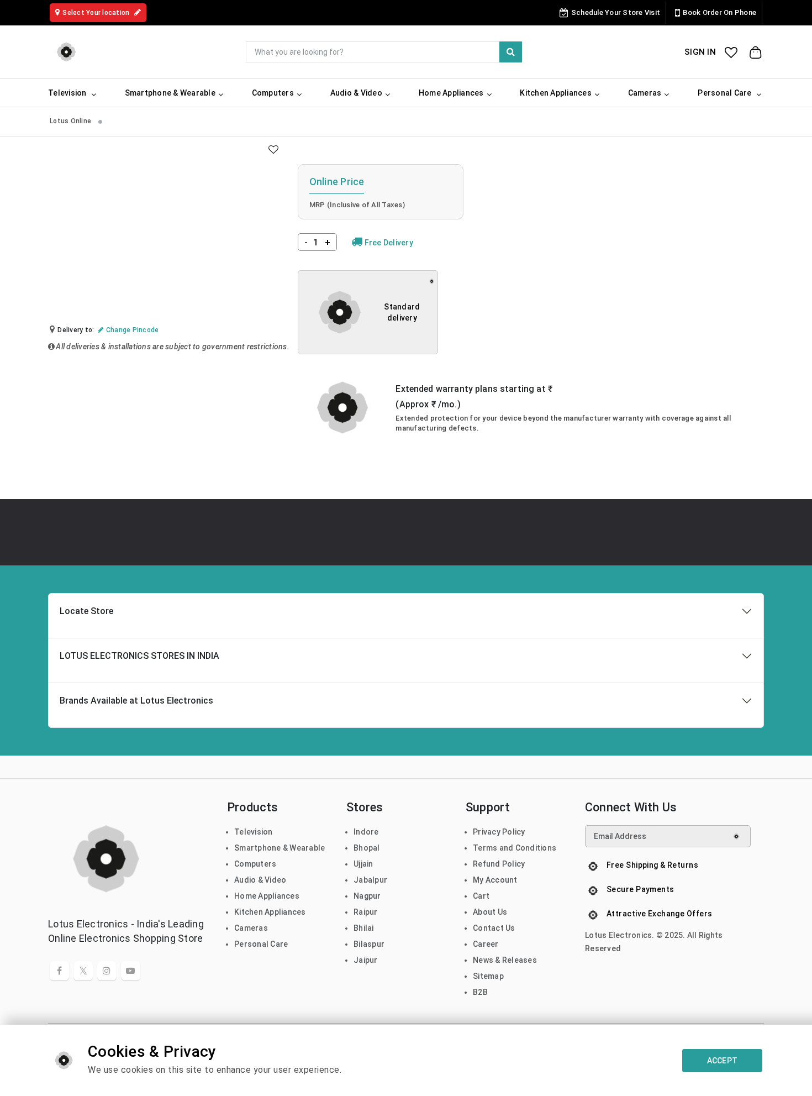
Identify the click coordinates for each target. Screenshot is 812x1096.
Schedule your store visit (615, 12)
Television (253, 831)
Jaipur (366, 960)
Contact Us (494, 928)
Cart (481, 896)
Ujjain (363, 863)
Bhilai (364, 928)
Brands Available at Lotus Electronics (136, 700)
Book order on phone (719, 12)
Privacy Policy (499, 831)
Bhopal (367, 847)
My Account (495, 879)
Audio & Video (260, 879)
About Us (490, 912)
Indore (366, 831)
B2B (480, 992)
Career (486, 944)
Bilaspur (369, 944)
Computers (255, 863)
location (96, 13)
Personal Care (261, 944)
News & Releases (505, 960)
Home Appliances (266, 896)
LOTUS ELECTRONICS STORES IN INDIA (139, 656)
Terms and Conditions (514, 847)
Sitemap (488, 976)
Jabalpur (370, 879)
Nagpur (367, 896)
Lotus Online (71, 121)
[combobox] (384, 51)
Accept (722, 1060)
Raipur (366, 912)
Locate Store (86, 611)
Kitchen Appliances (270, 912)
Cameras (251, 928)
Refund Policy (499, 863)
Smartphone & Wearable (279, 847)
